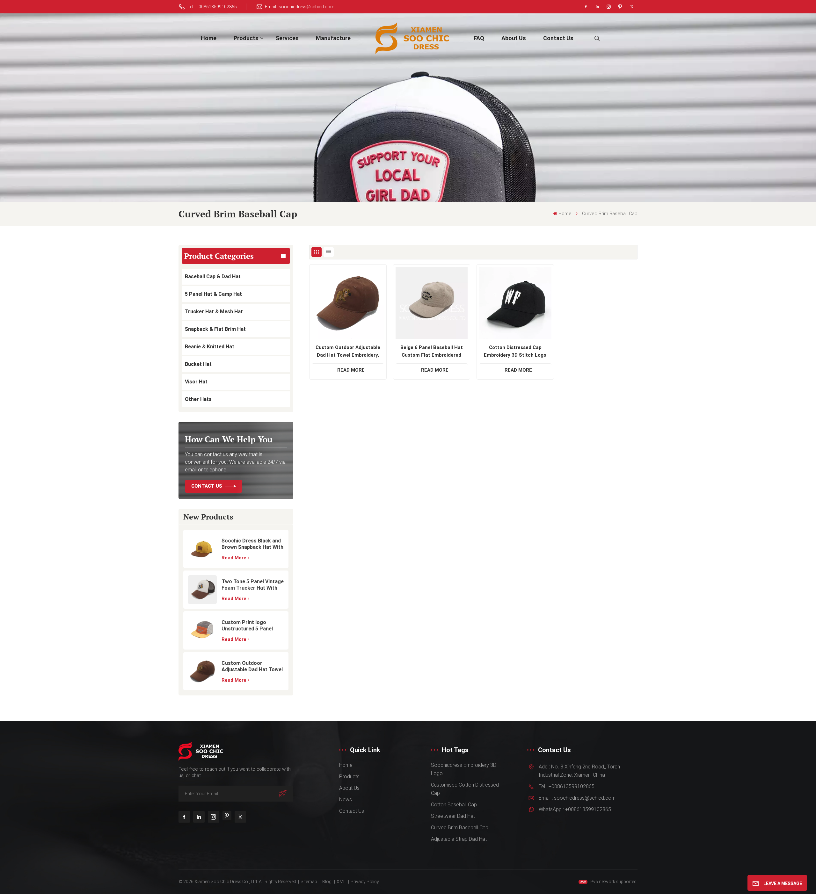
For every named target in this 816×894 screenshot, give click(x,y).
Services (287, 38)
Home (208, 38)
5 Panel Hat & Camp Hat (213, 294)
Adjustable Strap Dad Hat (459, 839)
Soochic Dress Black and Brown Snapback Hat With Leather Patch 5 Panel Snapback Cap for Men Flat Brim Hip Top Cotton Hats (252, 544)
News (345, 799)
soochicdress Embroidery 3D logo (463, 769)
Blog (327, 881)
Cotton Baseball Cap (454, 805)
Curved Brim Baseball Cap (459, 828)
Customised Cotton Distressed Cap (465, 789)
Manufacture (333, 38)
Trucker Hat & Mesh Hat (214, 312)
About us (513, 38)
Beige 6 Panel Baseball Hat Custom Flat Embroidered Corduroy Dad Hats (431, 352)
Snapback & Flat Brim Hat (215, 329)
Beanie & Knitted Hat (209, 347)
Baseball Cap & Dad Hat (213, 276)
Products (246, 38)
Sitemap (309, 881)
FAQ (479, 38)
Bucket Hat (198, 364)
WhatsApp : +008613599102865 (575, 809)
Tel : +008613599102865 (212, 6)
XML (341, 881)
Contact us (558, 38)
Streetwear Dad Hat (453, 816)
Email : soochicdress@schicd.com (299, 6)
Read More (234, 558)
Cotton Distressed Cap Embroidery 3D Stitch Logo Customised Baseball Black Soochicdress (515, 352)
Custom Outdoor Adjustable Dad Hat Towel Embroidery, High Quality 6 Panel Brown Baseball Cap (252, 666)
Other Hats (198, 399)
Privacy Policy (365, 881)
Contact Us (206, 486)
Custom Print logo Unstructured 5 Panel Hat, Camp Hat (247, 625)
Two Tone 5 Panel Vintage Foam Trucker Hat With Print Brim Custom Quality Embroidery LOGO (253, 584)
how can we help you (229, 439)
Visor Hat (196, 382)
